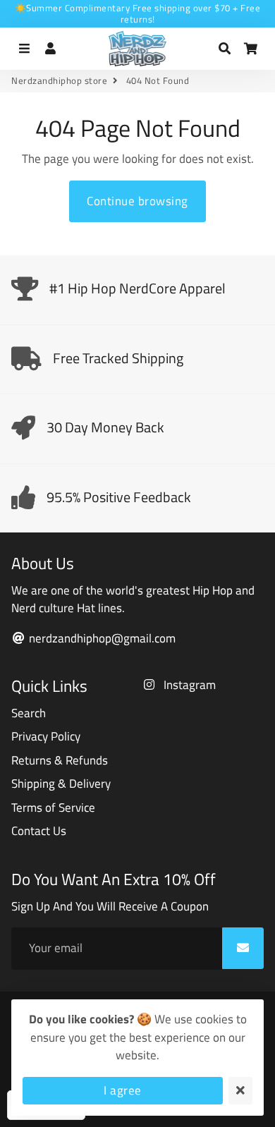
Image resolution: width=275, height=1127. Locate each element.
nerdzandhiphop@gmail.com (101, 638)
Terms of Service (53, 808)
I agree (123, 1090)
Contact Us (38, 831)
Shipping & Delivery (61, 784)
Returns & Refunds (59, 760)
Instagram (188, 685)
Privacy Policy (45, 736)
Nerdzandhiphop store (59, 80)
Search (28, 713)
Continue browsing (137, 201)
